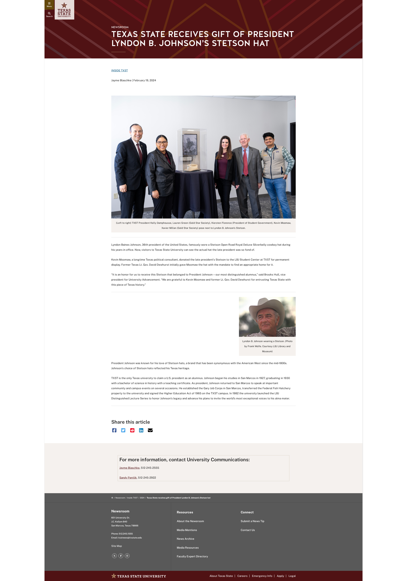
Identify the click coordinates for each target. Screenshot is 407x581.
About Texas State (221, 576)
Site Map (116, 545)
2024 (142, 498)
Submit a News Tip (252, 521)
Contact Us (248, 530)
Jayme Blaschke (129, 467)
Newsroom (120, 27)
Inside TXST (132, 498)
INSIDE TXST (119, 70)
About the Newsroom (190, 521)
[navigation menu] (49, 5)
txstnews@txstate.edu (130, 537)
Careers (242, 576)
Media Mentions (187, 530)
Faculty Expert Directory (192, 556)
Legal (292, 576)
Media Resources (188, 547)
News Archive (185, 538)
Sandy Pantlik (128, 477)
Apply (280, 576)
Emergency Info (262, 576)
